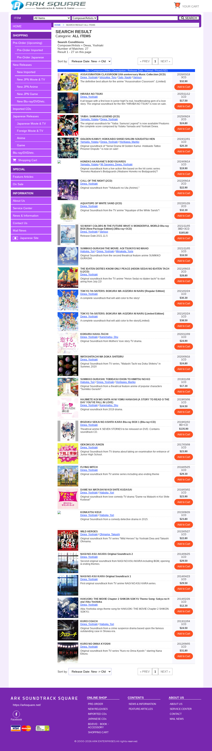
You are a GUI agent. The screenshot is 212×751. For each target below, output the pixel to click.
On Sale (18, 184)
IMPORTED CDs (97, 714)
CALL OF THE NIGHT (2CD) (96, 180)
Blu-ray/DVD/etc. (24, 152)
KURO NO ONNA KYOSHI (95, 643)
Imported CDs (22, 108)
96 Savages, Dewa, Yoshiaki (116, 164)
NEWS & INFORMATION (142, 704)
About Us (19, 200)
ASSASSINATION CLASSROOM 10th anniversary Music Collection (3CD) (123, 74)
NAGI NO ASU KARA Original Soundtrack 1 (105, 576)
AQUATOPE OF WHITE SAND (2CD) (101, 203)
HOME (49, 5)
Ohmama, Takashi (110, 534)
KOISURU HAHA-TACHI (94, 334)
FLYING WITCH (89, 467)
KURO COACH (89, 621)
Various (137, 77)
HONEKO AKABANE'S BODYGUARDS (103, 161)
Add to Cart (183, 86)
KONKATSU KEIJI (90, 512)
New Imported (26, 72)
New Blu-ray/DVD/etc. (31, 101)
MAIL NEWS (177, 718)
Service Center (22, 208)
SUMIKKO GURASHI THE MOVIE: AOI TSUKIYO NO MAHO (114, 248)
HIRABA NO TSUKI (91, 93)
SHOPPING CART (98, 732)
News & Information (26, 215)
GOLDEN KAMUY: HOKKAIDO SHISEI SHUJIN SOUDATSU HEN (117, 139)
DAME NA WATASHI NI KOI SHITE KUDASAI (106, 489)
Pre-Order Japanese (30, 57)
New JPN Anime (27, 86)
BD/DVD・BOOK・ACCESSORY (99, 726)
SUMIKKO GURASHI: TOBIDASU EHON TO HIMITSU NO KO (115, 379)
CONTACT (176, 714)
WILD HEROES (89, 531)
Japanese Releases (26, 116)
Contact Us (20, 223)
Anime (21, 138)
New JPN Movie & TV (31, 79)
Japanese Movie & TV (31, 123)
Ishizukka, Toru (108, 77)
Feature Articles (23, 176)
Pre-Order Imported (30, 50)
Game (21, 145)
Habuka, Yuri (87, 251)
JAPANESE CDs (97, 718)
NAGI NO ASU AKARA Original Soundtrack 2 (106, 554)
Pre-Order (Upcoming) (27, 42)
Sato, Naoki (124, 77)
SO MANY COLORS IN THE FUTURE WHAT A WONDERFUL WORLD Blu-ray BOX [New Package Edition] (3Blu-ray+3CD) (124, 227)
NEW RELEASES (98, 709)
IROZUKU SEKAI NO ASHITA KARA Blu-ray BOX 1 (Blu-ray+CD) (118, 422)
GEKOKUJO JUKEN (92, 444)
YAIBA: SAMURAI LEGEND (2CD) (100, 116)
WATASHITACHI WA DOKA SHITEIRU (102, 356)
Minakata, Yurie (124, 251)
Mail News (19, 230)
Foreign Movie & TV (30, 130)
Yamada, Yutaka (89, 119)
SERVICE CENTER (181, 709)
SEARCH (191, 18)
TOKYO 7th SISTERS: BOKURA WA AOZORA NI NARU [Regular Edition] (122, 291)
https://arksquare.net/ (27, 705)
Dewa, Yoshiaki (89, 77)
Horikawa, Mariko (129, 141)
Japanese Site (29, 238)
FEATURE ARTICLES (141, 709)
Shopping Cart (27, 160)
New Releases (22, 64)
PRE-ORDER (95, 704)
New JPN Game (27, 94)
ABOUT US (176, 704)
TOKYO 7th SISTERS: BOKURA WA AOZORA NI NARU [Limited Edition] (122, 313)
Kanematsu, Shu (109, 337)
